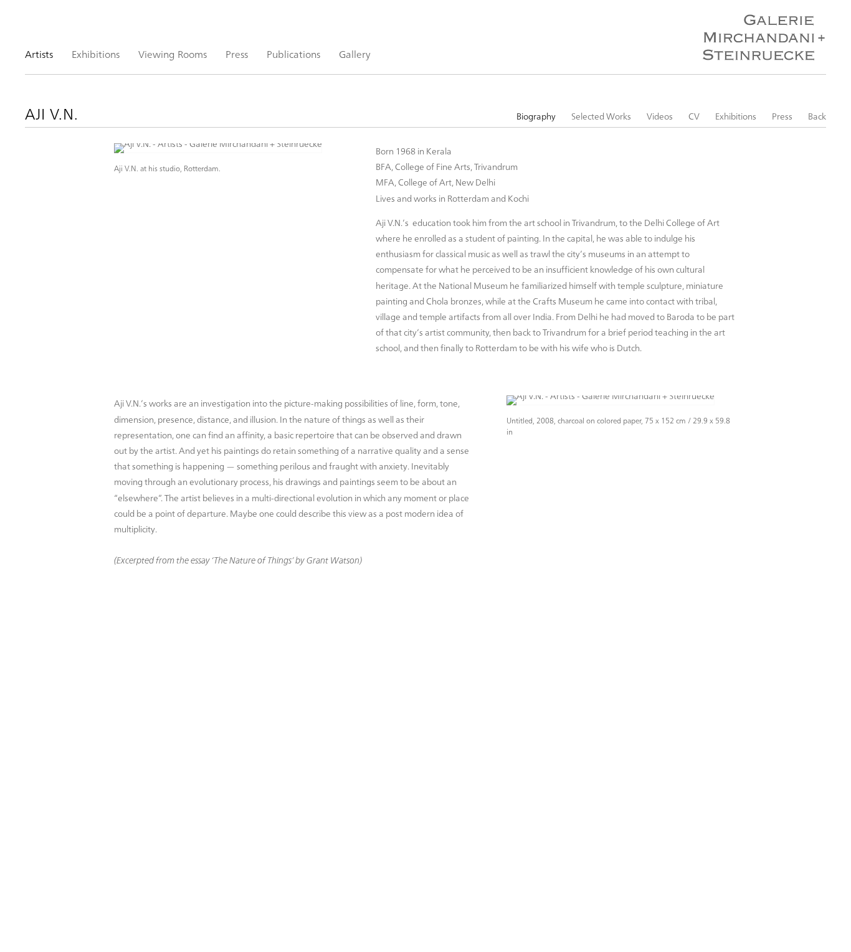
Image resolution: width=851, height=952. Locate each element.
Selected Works (601, 116)
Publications (293, 53)
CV (694, 116)
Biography (536, 116)
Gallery (355, 53)
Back (817, 116)
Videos (660, 116)
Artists (39, 53)
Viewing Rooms (172, 53)
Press (237, 53)
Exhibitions (96, 53)
